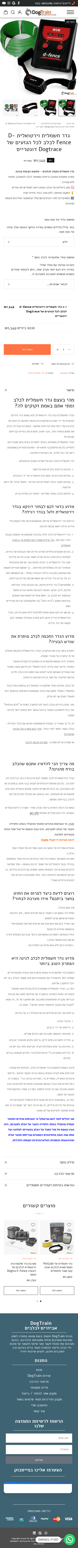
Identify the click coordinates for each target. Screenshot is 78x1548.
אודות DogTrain (39, 1375)
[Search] (13, 12)
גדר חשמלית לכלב (36, 372)
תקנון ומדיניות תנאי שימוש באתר (39, 1399)
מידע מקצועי (39, 1387)
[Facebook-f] (18, 3)
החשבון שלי (39, 1405)
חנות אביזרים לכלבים (51, 123)
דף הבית (70, 123)
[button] (40, 1301)
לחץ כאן (34, 813)
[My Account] (20, 12)
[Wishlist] (69, 1225)
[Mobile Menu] (70, 12)
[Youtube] (3, 3)
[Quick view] (69, 1231)
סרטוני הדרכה (39, 1381)
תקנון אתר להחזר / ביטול (39, 1393)
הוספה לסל (27, 349)
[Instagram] (8, 3)
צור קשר (39, 1411)
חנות (39, 1369)
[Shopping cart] (6, 13)
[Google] (13, 3)
